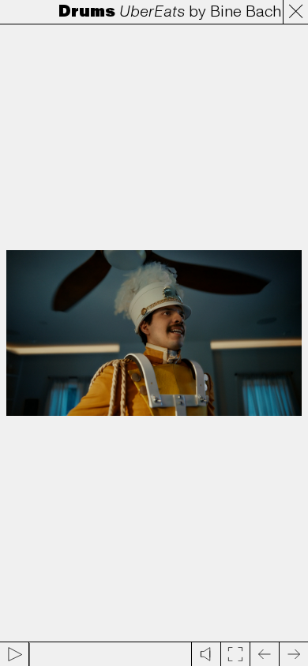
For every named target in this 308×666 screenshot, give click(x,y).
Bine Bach (241, 12)
